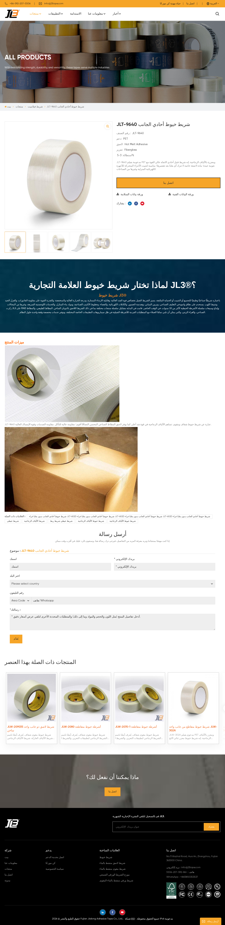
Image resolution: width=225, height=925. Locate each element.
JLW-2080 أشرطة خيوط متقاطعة (81, 727)
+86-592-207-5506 (20, 3)
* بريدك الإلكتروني (124, 559)
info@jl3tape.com (53, 3)
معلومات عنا (95, 13)
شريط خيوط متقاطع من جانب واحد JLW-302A (193, 729)
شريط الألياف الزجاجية (34, 521)
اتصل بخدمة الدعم (55, 857)
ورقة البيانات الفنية (183, 194)
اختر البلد (15, 576)
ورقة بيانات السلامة (132, 194)
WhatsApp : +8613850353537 (182, 877)
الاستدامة (75, 13)
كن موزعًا (50, 863)
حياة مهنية (175, 3)
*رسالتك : (15, 609)
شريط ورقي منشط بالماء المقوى (116, 880)
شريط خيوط (105, 857)
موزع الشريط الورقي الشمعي (114, 875)
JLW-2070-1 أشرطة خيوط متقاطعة (136, 727)
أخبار (115, 13)
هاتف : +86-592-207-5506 (180, 872)
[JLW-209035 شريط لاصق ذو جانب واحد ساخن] (31, 698)
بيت (9, 107)
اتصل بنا (190, 3)
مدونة (7, 880)
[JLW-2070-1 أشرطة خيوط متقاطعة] (139, 698)
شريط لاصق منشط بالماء (112, 863)
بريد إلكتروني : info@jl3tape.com (183, 867)
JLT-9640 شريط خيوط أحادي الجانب (45, 551)
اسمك (13, 559)
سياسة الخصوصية (55, 869)
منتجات (34, 13)
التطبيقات (54, 13)
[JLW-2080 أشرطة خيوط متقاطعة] (85, 698)
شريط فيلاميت (35, 107)
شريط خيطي (13, 521)
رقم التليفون (17, 593)
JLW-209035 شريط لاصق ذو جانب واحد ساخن (30, 729)
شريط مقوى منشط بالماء (112, 869)
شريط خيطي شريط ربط (61, 521)
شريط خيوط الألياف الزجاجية (91, 521)
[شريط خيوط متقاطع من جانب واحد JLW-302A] (193, 698)
